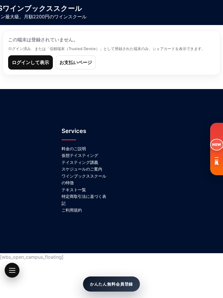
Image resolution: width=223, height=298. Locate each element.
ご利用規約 (72, 209)
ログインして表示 (30, 62)
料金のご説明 (74, 148)
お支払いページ (76, 62)
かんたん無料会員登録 (111, 283)
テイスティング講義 (80, 162)
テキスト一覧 (74, 189)
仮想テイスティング (80, 155)
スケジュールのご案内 (82, 168)
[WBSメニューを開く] (12, 270)
